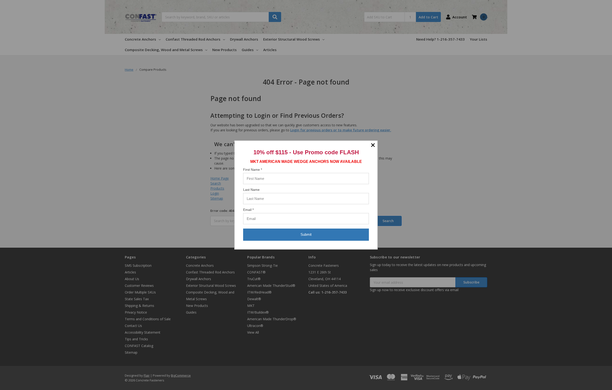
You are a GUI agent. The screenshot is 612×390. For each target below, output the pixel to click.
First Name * (252, 169)
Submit (306, 234)
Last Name (251, 190)
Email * (248, 210)
